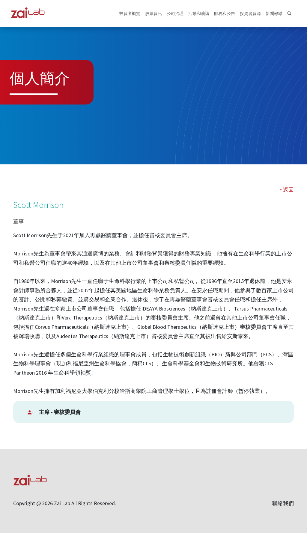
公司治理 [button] (175, 13)
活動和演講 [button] (198, 13)
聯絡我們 (283, 503)
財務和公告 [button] (224, 13)
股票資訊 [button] (153, 13)
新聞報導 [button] (274, 13)
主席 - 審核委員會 (60, 411)
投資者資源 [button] (250, 13)
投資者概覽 (129, 13)
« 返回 (286, 189)
